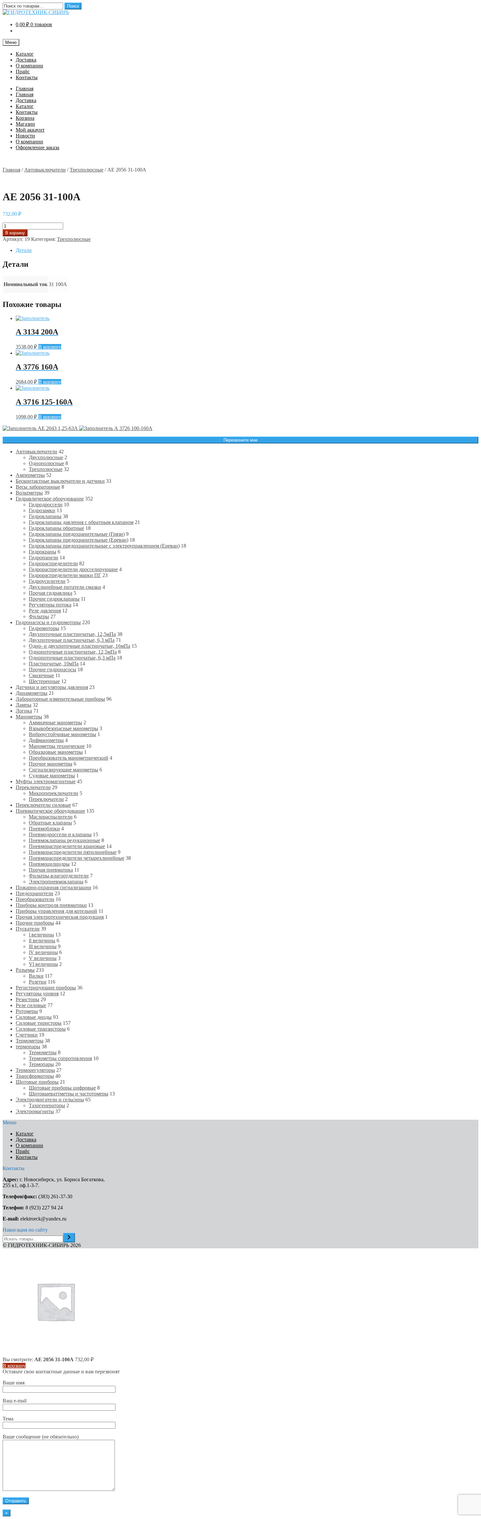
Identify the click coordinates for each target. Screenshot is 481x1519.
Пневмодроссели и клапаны (60, 834)
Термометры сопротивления (60, 1058)
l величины (41, 934)
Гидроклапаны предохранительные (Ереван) (78, 540)
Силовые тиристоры (39, 1023)
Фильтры (39, 616)
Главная (24, 88)
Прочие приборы (35, 923)
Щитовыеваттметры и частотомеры (68, 1093)
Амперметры (30, 475)
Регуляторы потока (50, 604)
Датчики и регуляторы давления (52, 687)
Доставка (26, 60)
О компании (29, 65)
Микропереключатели (53, 793)
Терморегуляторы (35, 1070)
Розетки (37, 982)
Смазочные (41, 675)
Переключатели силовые (43, 805)
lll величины (43, 946)
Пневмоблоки (44, 828)
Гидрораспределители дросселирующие (73, 569)
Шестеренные (44, 681)
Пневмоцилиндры (49, 864)
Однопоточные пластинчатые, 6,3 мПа (72, 657)
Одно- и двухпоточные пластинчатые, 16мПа (79, 646)
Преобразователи (35, 899)
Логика (24, 711)
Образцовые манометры (56, 752)
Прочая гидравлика (50, 593)
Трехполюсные (86, 169)
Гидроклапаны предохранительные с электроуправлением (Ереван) (104, 546)
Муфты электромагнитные (46, 781)
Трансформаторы (35, 1076)
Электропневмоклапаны (56, 881)
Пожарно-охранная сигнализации (53, 887)
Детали (24, 250)
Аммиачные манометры (55, 722)
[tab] (247, 250)
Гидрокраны (42, 551)
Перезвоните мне (240, 440)
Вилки (36, 976)
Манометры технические (57, 746)
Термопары (41, 1064)
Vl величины (43, 964)
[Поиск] (69, 1237)
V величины (43, 958)
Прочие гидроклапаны (54, 599)
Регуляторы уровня (37, 993)
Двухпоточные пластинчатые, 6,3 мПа (72, 640)
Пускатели (28, 928)
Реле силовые (31, 1005)
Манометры (29, 716)
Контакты (27, 77)
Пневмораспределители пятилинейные (72, 852)
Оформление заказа (37, 147)
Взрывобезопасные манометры (63, 728)
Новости (25, 135)
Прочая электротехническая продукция (60, 917)
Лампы (23, 705)
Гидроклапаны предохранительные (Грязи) (77, 534)
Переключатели (33, 787)
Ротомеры (27, 1011)
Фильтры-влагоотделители (59, 875)
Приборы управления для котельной (56, 911)
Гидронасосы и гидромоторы (48, 622)
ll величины (42, 940)
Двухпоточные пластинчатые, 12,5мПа (72, 634)
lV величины (43, 952)
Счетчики (27, 1035)
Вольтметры (29, 493)
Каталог (25, 54)
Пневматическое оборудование (50, 811)
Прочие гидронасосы (52, 669)
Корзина (25, 118)
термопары (28, 1046)
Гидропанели (43, 557)
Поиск (73, 6)
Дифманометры (46, 740)
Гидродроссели (45, 504)
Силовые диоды (34, 1017)
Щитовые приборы (37, 1082)
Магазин (25, 124)
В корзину (15, 232)
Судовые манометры (52, 775)
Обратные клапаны (50, 822)
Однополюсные (46, 463)
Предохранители (34, 893)
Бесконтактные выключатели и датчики (60, 481)
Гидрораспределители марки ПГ (65, 575)
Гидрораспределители (53, 563)
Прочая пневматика (51, 870)
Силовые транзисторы (41, 1029)
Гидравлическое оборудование (50, 498)
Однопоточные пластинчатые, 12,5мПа (73, 652)
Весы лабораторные (38, 487)
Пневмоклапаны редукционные (64, 840)
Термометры (30, 1040)
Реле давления (45, 610)
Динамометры (31, 693)
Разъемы (25, 970)
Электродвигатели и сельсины (50, 1099)
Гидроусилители (47, 581)
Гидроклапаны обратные (56, 528)
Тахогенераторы (47, 1105)
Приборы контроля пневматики (51, 905)
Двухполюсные (46, 457)
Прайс (23, 71)
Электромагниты (35, 1111)
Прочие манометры (50, 764)
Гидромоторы (44, 628)
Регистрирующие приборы (46, 987)
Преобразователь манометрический (68, 758)
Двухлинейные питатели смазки (65, 587)
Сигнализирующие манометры (63, 769)
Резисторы (27, 999)
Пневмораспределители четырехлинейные (76, 858)
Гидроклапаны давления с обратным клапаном (81, 522)
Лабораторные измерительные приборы (60, 699)
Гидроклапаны (45, 516)
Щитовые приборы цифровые (62, 1088)
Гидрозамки (42, 510)
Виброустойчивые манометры (62, 734)
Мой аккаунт (30, 130)
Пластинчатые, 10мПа (54, 663)
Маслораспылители (51, 817)
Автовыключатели (45, 169)
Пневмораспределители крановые (67, 846)
